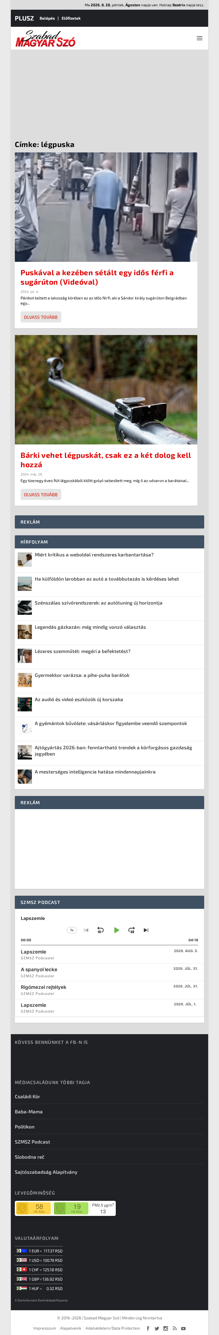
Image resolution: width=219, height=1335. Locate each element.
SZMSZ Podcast (32, 1141)
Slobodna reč (29, 1157)
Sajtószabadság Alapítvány (46, 1172)
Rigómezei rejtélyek (43, 987)
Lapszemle (33, 952)
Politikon (25, 1126)
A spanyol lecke (39, 969)
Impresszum (44, 1328)
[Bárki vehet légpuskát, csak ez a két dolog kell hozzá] (106, 389)
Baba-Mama (29, 1111)
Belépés (47, 18)
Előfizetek (71, 18)
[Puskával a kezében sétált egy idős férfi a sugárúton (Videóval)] (106, 207)
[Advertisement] (109, 92)
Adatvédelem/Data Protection (113, 1328)
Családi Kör (27, 1096)
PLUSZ (24, 18)
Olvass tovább (41, 317)
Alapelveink (70, 1328)
